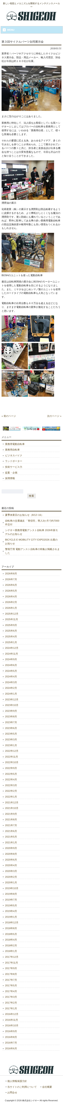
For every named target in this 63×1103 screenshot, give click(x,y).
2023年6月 (11, 728)
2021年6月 (11, 831)
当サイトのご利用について (22, 1087)
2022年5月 (11, 773)
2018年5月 (11, 934)
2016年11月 (11, 1019)
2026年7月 (11, 579)
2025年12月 (11, 613)
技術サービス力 (13, 466)
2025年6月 (11, 630)
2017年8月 (11, 974)
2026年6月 (11, 585)
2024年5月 (11, 670)
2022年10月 (11, 762)
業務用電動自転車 (15, 444)
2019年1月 (11, 916)
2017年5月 (11, 985)
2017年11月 (11, 962)
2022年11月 (11, 756)
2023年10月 (11, 705)
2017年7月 (11, 979)
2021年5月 (11, 836)
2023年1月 (11, 745)
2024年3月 (11, 682)
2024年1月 (11, 693)
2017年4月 (11, 991)
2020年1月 (11, 882)
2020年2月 (11, 876)
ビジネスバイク (13, 455)
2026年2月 (11, 602)
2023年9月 (11, 710)
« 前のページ (9, 416)
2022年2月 (11, 790)
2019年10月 (11, 888)
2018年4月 (11, 939)
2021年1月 (11, 842)
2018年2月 (11, 945)
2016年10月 (11, 1025)
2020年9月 (11, 848)
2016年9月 (11, 1031)
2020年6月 (11, 859)
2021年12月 (11, 802)
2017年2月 (11, 1002)
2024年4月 (11, 676)
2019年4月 (11, 911)
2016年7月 (11, 1042)
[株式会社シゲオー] (31, 19)
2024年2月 (11, 688)
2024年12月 (11, 648)
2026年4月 (11, 596)
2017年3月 (11, 996)
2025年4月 (11, 636)
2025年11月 (11, 619)
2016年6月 (11, 1048)
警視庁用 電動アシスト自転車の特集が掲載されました (32, 551)
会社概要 (47, 1087)
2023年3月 (11, 739)
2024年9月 (11, 659)
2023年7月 (11, 722)
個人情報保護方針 (17, 1081)
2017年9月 (11, 968)
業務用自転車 (12, 449)
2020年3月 (11, 871)
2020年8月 (11, 853)
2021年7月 (11, 825)
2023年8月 (11, 716)
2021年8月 (11, 819)
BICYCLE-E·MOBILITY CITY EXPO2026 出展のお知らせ (31, 541)
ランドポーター (13, 461)
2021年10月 (11, 808)
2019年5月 (11, 905)
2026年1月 (11, 608)
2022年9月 (11, 768)
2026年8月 (11, 573)
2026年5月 (11, 590)
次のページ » (54, 416)
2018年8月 (11, 928)
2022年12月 (11, 750)
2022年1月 (11, 796)
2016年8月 (11, 1037)
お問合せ (12, 1092)
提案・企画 (11, 472)
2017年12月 (11, 956)
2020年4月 (11, 865)
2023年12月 (11, 699)
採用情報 (10, 478)
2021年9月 (11, 813)
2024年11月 (11, 653)
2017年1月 (11, 1008)
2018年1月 (11, 951)
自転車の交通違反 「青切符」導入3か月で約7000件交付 (32, 522)
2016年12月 (11, 1014)
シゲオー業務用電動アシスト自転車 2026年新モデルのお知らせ (31, 532)
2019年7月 (11, 899)
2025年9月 (11, 625)
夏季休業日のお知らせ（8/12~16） (24, 515)
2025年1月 (11, 642)
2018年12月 (11, 922)
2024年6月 (11, 665)
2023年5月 (11, 733)
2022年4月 (11, 779)
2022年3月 (11, 785)
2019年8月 (11, 893)
